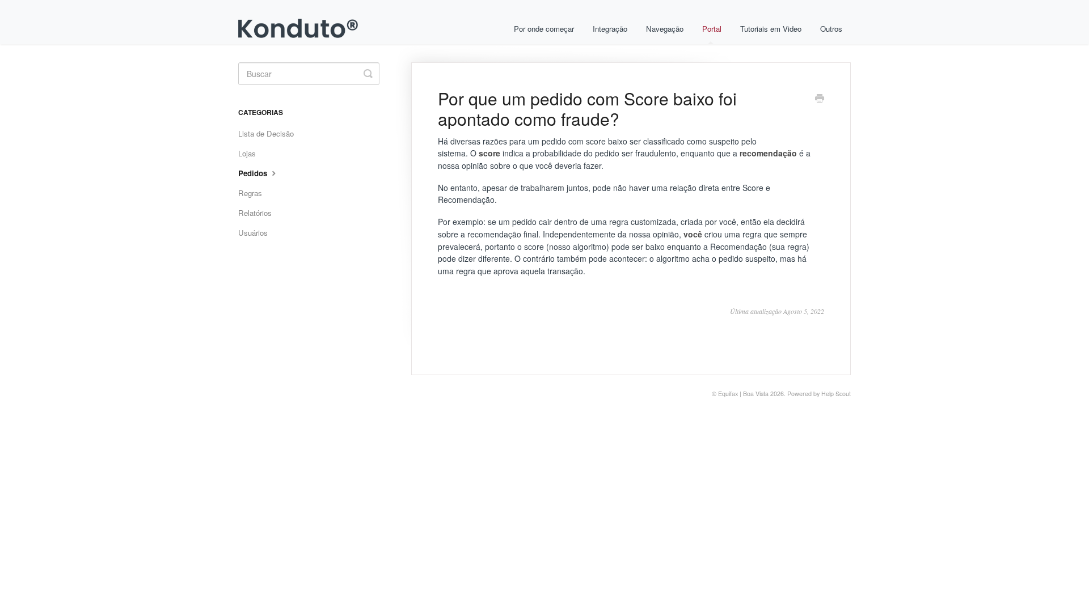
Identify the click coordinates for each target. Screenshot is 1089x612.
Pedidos (253, 173)
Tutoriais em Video (770, 28)
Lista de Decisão (266, 133)
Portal (711, 28)
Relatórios (255, 212)
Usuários (253, 232)
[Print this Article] (819, 99)
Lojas (247, 153)
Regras (250, 193)
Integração (610, 28)
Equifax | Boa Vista (743, 393)
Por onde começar (544, 28)
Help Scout (836, 393)
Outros (831, 28)
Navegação (664, 28)
